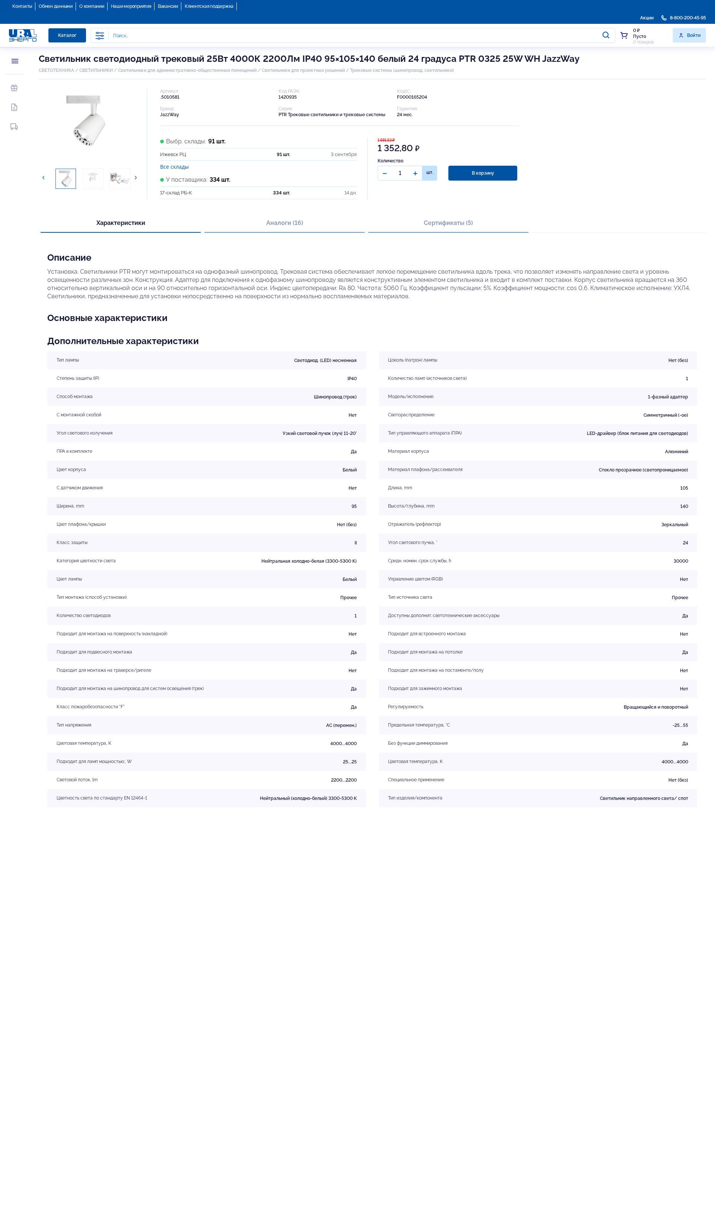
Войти (694, 35)
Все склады (174, 166)
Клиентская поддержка (209, 6)
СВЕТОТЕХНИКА (56, 70)
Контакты (22, 6)
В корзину (483, 173)
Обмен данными (56, 6)
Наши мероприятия (131, 6)
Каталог (67, 35)
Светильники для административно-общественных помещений (187, 70)
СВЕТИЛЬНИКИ (96, 70)
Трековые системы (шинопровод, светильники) (402, 70)
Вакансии (168, 6)
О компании (91, 6)
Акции (647, 17)
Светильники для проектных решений (303, 70)
